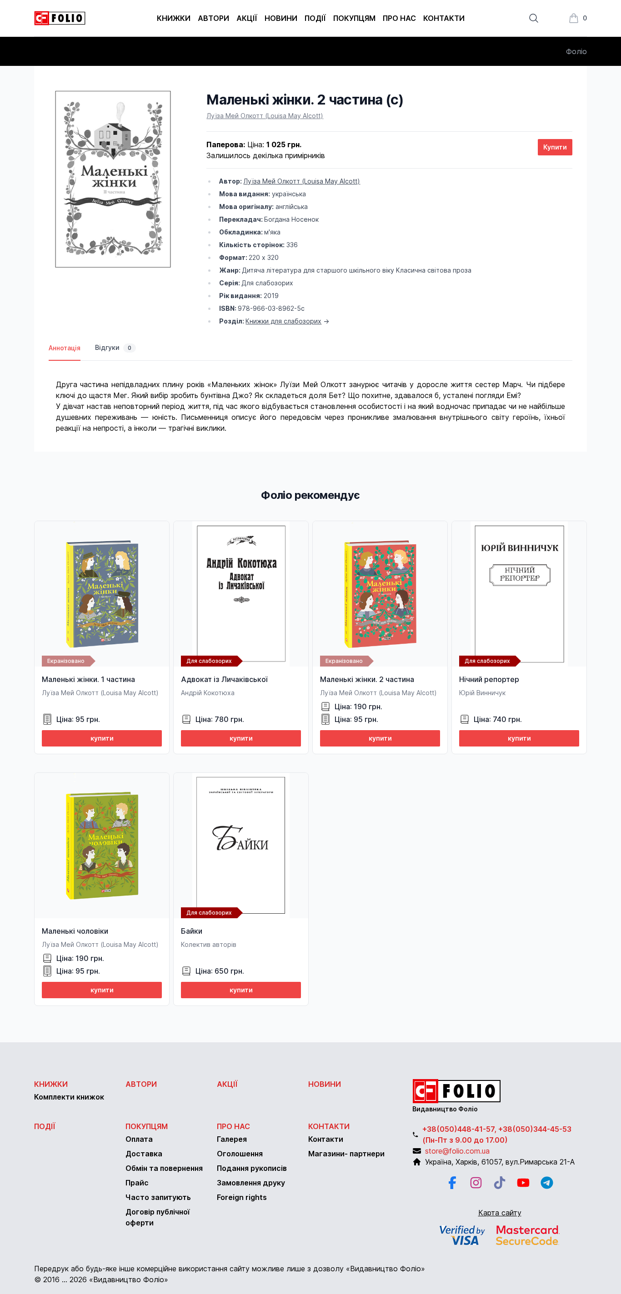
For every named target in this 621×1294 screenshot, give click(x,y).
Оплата (139, 1139)
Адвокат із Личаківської (224, 679)
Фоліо (576, 51)
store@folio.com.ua (457, 1150)
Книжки (173, 18)
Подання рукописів (252, 1168)
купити (102, 738)
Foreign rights (242, 1197)
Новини (281, 18)
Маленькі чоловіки (75, 931)
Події (315, 18)
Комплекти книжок (69, 1096)
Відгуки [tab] (113, 347)
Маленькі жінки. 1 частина (88, 679)
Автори (213, 18)
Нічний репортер (489, 679)
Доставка (143, 1153)
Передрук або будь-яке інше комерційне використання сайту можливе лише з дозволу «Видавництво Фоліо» (229, 1268)
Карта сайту (499, 1212)
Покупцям (354, 18)
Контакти (444, 18)
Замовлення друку (251, 1182)
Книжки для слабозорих (283, 321)
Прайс (137, 1182)
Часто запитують (158, 1197)
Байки (191, 931)
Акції (246, 18)
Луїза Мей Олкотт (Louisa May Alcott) (264, 115)
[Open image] (113, 179)
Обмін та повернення (164, 1168)
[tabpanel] (310, 397)
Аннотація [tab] (64, 348)
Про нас (399, 18)
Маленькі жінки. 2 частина (367, 679)
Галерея (232, 1139)
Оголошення (240, 1153)
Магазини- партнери (346, 1153)
